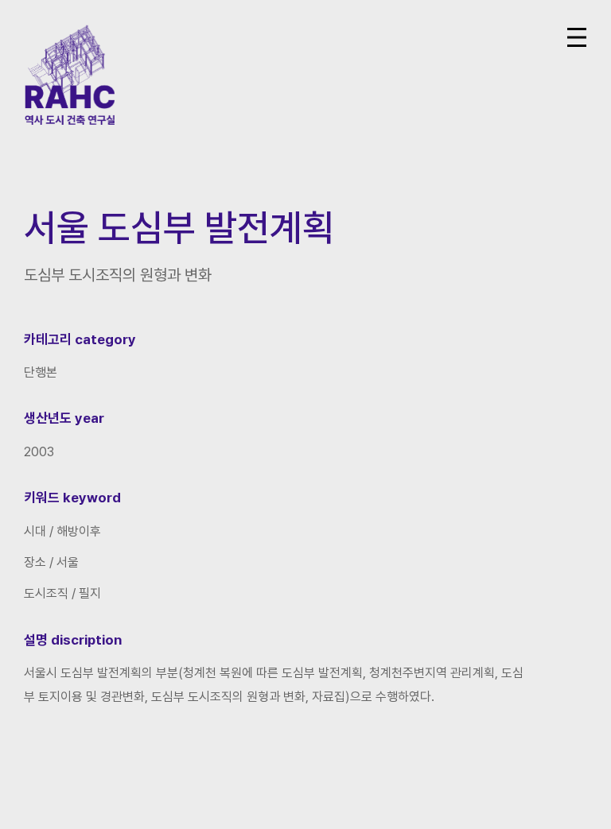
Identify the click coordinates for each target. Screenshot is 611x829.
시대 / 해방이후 (62, 531)
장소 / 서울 (51, 562)
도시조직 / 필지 (62, 593)
